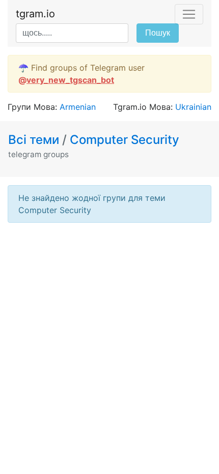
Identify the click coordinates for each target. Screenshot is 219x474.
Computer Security (124, 139)
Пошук (157, 32)
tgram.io (35, 14)
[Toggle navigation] (189, 14)
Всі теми (35, 139)
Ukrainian (193, 107)
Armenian (78, 107)
